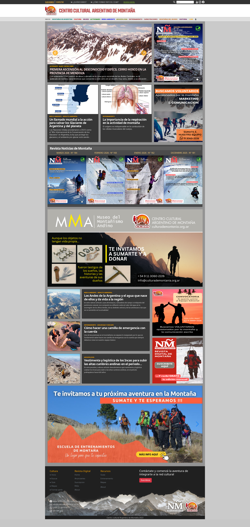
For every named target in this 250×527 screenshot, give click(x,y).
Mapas (103, 482)
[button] (197, 176)
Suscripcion (80, 482)
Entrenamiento (107, 479)
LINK (191, 19)
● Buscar (53, 479)
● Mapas (53, 486)
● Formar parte (56, 490)
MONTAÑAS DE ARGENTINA (62, 19)
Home (77, 475)
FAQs (77, 486)
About (77, 490)
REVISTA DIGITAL (129, 2)
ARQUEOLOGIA (121, 19)
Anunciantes (80, 479)
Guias (103, 475)
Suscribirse (145, 480)
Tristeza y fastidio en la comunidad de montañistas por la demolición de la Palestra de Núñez (95, 71)
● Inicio (53, 475)
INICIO (47, 19)
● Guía (52, 482)
